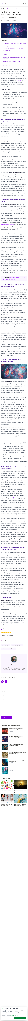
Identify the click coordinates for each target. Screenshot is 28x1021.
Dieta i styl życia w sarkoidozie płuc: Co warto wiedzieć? (14, 58)
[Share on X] (6, 681)
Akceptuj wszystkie (20, 1017)
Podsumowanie (6, 65)
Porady (4, 8)
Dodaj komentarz (7, 718)
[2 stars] (4, 632)
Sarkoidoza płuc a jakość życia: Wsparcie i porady (13, 53)
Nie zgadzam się (8, 1017)
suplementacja (11, 497)
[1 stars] (2, 632)
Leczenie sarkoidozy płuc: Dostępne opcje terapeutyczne (13, 49)
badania (19, 80)
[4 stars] (8, 632)
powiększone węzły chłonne (7, 224)
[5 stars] (10, 632)
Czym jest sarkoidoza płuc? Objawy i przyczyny (14, 43)
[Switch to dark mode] (23, 3)
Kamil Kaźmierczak (5, 20)
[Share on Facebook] (2, 681)
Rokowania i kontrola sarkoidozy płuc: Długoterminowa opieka (12, 62)
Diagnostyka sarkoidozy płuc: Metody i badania (14, 46)
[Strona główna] (1, 8)
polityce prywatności (14, 1015)
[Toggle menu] (25, 3)
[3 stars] (6, 632)
